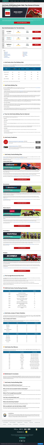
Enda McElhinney (11, 413)
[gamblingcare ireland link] (20, 432)
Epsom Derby (31, 422)
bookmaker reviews (5, 157)
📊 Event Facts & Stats (6, 57)
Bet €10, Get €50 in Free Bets (29, 175)
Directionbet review (6, 199)
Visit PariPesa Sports (22, 270)
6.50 (31, 78)
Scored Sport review (7, 244)
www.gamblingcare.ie (25, 47)
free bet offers (22, 157)
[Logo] (5, 1)
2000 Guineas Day (15, 424)
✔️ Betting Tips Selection (7, 54)
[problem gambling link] (29, 429)
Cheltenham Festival (19, 422)
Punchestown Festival (37, 422)
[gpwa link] (25, 429)
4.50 (25, 76)
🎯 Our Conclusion (25, 55)
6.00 (12, 78)
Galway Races (26, 422)
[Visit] (12, 69)
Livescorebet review (15, 175)
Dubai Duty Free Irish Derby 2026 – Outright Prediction (16, 141)
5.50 (25, 78)
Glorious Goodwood (22, 424)
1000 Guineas (9, 424)
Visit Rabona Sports (22, 225)
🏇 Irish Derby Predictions (7, 55)
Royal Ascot (4, 424)
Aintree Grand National (13, 422)
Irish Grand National (5, 422)
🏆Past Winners (25, 54)
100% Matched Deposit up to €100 (28, 199)
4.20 (37, 74)
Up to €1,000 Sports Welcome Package (29, 244)
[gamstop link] (21, 429)
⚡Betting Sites (6, 56)
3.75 (25, 74)
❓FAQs (24, 56)
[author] (2, 6)
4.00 (12, 74)
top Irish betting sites (38, 87)
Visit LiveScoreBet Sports (22, 22)
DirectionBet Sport (9, 39)
